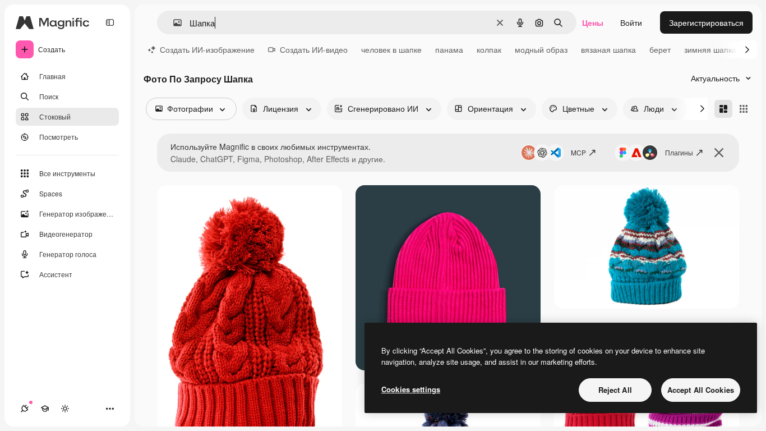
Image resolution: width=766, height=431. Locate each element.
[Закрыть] (719, 152)
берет (660, 49)
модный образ (541, 49)
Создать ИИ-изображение (207, 49)
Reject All (615, 389)
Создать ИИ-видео (314, 49)
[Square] (744, 109)
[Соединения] (25, 409)
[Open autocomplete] (173, 23)
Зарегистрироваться (706, 22)
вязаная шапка (608, 49)
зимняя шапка (710, 49)
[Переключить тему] (65, 409)
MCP (578, 152)
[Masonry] (723, 109)
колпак (489, 49)
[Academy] (45, 409)
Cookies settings (410, 389)
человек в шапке (391, 49)
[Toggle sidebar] (110, 22)
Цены (592, 22)
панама (449, 49)
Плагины (679, 152)
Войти (631, 22)
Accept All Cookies (700, 389)
